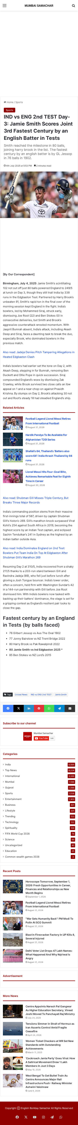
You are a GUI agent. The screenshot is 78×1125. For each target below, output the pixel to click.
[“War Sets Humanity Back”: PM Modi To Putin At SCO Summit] (13, 923)
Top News (11, 770)
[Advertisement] (39, 53)
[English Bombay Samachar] (39, 5)
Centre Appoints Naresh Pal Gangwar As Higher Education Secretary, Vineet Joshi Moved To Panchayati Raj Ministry (50, 1010)
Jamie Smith (61, 694)
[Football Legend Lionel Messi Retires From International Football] (13, 423)
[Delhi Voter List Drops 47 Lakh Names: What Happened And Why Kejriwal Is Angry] (13, 955)
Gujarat (9, 787)
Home (9, 102)
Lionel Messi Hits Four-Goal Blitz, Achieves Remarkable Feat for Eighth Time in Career (48, 476)
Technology (12, 822)
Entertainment (13, 799)
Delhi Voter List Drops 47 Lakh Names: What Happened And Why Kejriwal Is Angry (49, 954)
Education (11, 851)
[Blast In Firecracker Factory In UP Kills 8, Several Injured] (13, 939)
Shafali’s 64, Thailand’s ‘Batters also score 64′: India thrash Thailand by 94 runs (49, 456)
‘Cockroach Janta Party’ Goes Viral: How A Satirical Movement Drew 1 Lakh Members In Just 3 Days (50, 1062)
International (12, 776)
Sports (19, 102)
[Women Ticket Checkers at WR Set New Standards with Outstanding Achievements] (13, 1046)
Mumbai (9, 781)
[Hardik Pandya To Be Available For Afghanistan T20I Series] (13, 439)
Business (10, 804)
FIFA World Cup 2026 (17, 833)
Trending (10, 816)
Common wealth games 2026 (22, 856)
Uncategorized (13, 845)
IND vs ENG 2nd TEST (41, 694)
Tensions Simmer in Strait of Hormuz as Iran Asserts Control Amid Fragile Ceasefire (50, 1027)
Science (10, 839)
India (8, 764)
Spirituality (11, 827)
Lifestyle (10, 810)
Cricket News (21, 694)
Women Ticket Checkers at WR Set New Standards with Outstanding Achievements (50, 1044)
